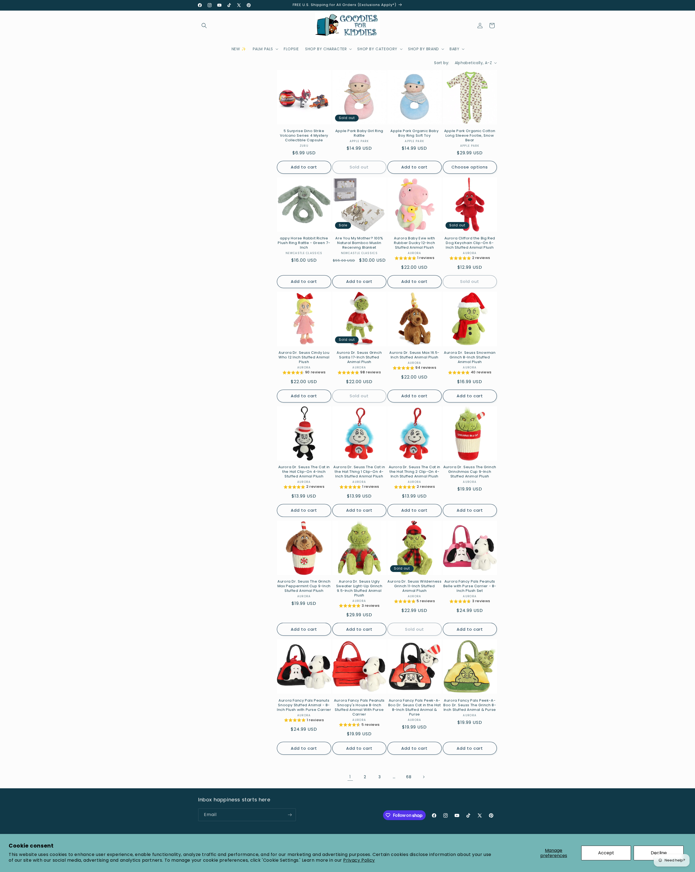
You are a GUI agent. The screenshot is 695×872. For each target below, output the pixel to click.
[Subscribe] (290, 814)
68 (408, 777)
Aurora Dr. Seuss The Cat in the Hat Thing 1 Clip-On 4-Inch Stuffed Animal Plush (359, 472)
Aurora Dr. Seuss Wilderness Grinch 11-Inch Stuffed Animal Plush (414, 586)
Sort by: (441, 62)
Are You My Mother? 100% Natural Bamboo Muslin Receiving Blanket (359, 243)
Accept (606, 853)
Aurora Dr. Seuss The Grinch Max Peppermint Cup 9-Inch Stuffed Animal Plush (304, 586)
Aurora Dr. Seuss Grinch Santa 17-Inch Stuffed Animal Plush (359, 357)
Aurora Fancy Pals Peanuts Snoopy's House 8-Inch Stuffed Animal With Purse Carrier (359, 707)
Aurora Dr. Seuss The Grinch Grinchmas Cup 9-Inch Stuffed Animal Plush (469, 472)
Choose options (469, 167)
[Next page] (423, 777)
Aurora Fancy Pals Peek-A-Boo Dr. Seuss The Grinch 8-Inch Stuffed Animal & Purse (469, 705)
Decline (659, 853)
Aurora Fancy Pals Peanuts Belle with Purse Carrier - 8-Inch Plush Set (469, 586)
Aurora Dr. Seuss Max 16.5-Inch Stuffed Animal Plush (414, 355)
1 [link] (350, 777)
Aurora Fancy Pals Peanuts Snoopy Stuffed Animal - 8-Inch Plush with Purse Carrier (304, 705)
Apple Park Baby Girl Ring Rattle (359, 133)
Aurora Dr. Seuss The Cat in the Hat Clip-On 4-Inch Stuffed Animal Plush (304, 472)
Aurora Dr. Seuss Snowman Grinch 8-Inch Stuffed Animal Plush (469, 357)
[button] (204, 26)
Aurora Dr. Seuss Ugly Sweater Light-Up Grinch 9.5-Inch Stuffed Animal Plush (359, 588)
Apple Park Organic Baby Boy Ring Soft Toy (414, 133)
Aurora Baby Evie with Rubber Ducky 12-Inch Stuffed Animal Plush (414, 243)
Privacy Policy (359, 860)
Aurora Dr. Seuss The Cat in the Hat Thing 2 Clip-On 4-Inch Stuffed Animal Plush (414, 472)
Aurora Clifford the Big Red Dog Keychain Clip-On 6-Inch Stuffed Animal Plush (469, 243)
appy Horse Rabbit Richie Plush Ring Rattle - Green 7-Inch (304, 243)
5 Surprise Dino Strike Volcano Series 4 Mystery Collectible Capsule (304, 136)
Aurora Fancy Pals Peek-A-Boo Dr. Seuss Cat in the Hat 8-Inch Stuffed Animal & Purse (414, 707)
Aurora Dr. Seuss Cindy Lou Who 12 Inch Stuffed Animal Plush (304, 357)
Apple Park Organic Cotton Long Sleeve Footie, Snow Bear (469, 136)
